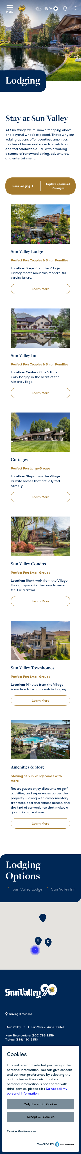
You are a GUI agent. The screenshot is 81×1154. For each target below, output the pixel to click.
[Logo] (22, 8)
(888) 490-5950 (27, 1039)
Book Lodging (21, 186)
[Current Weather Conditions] (55, 8)
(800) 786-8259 (43, 1035)
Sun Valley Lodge (27, 889)
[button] (38, 941)
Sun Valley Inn (63, 889)
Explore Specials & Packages (58, 186)
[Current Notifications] (65, 8)
